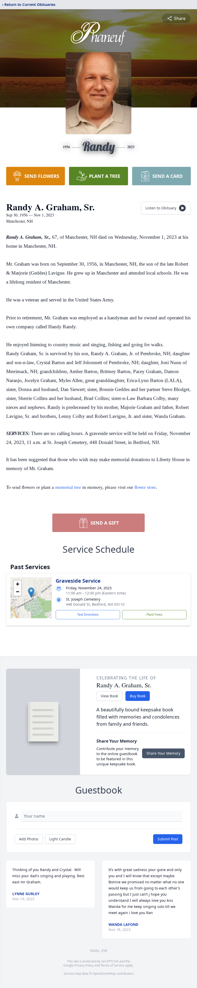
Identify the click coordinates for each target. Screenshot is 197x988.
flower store (145, 487)
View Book (109, 695)
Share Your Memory (163, 753)
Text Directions (87, 614)
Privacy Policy (84, 965)
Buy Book (137, 695)
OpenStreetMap (104, 973)
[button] (31, 592)
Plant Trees (154, 614)
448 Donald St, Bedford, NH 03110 (95, 604)
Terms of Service (112, 965)
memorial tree (68, 487)
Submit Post (167, 839)
